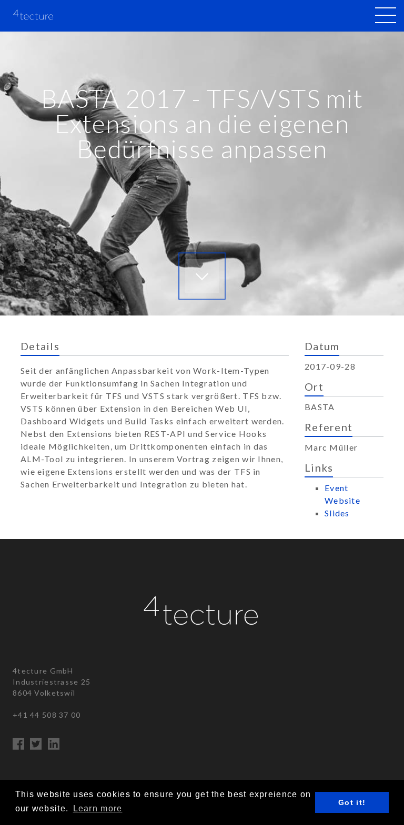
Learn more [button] (98, 808)
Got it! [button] (352, 802)
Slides (337, 513)
